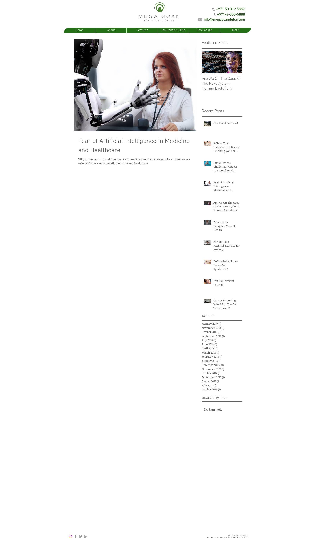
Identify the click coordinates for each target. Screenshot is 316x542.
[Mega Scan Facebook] (76, 536)
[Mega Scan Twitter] (81, 536)
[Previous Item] (207, 62)
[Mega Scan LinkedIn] (86, 536)
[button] (230, 9)
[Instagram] (70, 536)
